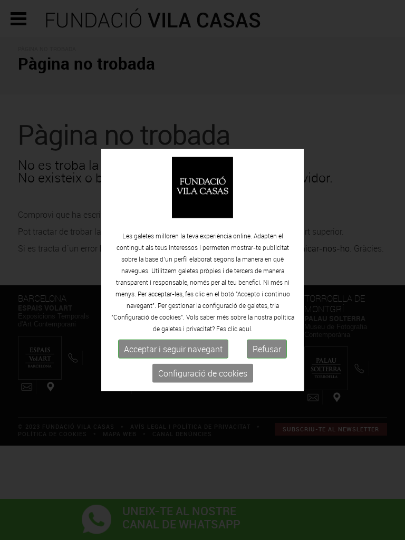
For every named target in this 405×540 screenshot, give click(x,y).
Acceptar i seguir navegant (173, 349)
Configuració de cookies (202, 373)
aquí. (246, 328)
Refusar (267, 349)
